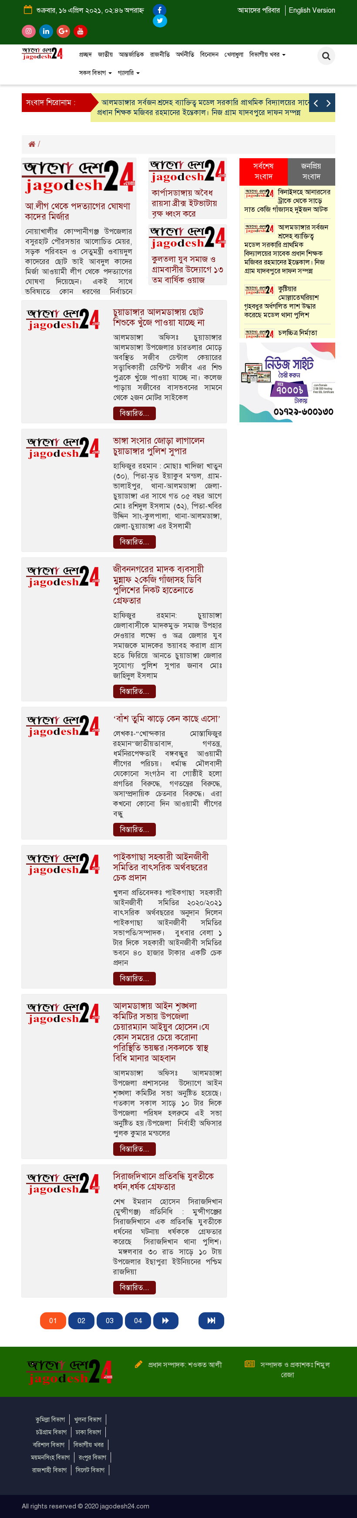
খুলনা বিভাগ (87, 1419)
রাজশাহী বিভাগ (49, 1470)
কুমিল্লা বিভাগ (50, 1419)
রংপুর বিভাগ (92, 1457)
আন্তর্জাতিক (131, 54)
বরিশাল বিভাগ (48, 1445)
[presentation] (315, 102)
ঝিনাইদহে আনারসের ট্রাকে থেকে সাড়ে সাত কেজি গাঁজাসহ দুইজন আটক (287, 201)
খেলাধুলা (234, 54)
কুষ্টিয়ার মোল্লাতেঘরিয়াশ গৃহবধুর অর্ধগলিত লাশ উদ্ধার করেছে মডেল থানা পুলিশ (281, 302)
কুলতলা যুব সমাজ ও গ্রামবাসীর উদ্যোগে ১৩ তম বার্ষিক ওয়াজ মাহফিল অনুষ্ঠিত (187, 274)
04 (138, 1320)
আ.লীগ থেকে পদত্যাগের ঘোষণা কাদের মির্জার (77, 211)
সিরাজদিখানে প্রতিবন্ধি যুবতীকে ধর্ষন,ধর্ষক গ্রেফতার (163, 1181)
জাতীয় (105, 54)
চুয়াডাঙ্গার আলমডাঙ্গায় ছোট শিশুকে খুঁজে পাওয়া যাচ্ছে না (159, 317)
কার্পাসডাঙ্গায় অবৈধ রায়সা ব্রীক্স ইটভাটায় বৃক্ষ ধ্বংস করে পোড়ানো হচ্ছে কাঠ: (184, 208)
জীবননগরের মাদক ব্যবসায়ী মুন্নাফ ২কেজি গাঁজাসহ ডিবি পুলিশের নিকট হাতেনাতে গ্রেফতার (158, 585)
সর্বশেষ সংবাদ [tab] (263, 171)
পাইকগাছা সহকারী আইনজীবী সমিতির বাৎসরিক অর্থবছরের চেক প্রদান (161, 867)
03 (110, 1320)
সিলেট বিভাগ (90, 1470)
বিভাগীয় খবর (265, 54)
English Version (312, 10)
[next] (165, 1320)
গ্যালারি (126, 73)
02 (81, 1320)
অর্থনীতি (185, 54)
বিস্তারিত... (134, 413)
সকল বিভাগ (93, 73)
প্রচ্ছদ (85, 54)
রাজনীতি (160, 54)
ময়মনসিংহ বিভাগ (50, 1457)
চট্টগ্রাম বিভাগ (51, 1432)
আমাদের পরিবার (259, 10)
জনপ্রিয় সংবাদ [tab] (311, 171)
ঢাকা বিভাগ (88, 1432)
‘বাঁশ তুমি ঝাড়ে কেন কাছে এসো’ (167, 718)
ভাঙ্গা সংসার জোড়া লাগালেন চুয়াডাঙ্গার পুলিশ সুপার (159, 446)
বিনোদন (209, 54)
